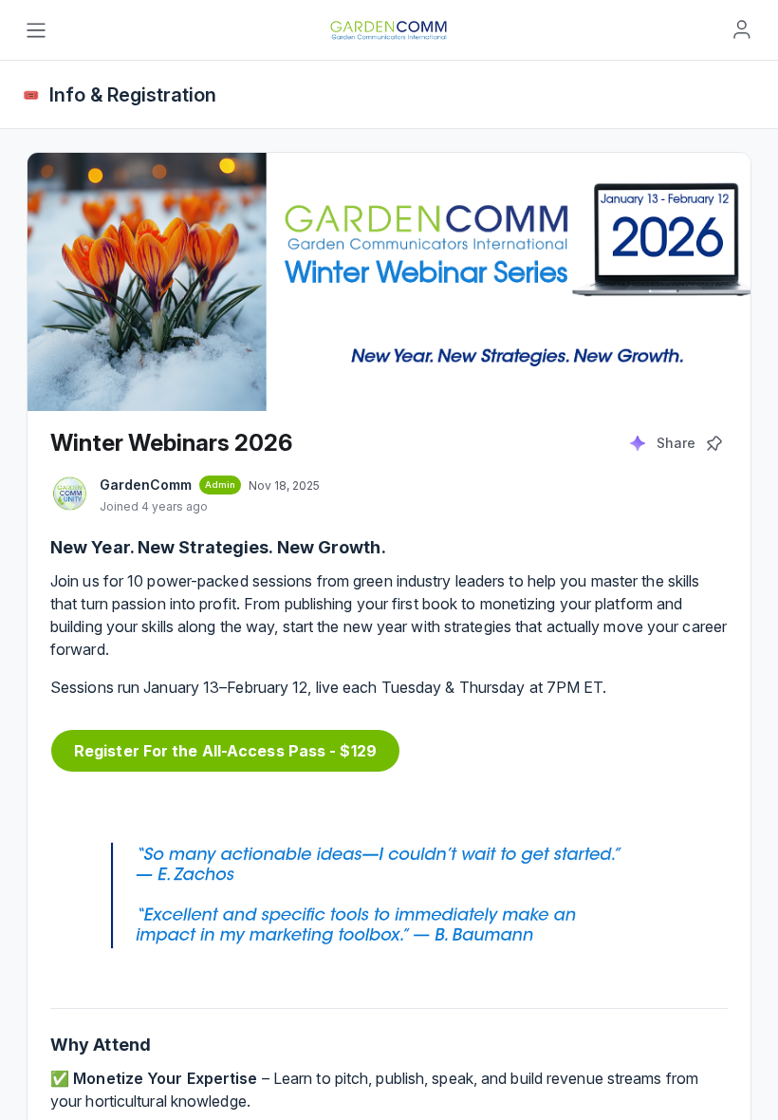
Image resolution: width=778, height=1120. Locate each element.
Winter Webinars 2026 (171, 443)
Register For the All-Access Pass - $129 (225, 750)
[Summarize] (637, 443)
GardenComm (146, 484)
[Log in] (742, 29)
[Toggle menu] (36, 30)
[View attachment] (389, 891)
